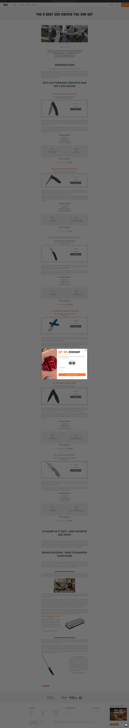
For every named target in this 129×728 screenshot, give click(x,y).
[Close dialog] (86, 350)
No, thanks (72, 377)
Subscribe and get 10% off (72, 374)
